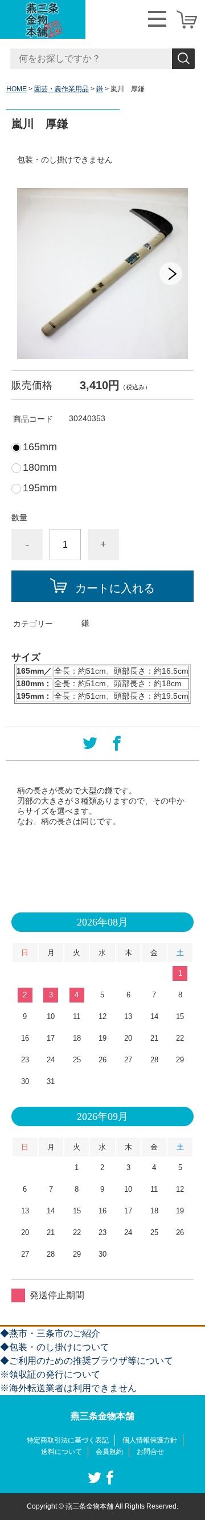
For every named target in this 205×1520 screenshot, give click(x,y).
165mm (40, 447)
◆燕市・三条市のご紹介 (50, 1333)
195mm (40, 488)
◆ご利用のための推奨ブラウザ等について (86, 1361)
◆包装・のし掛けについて (54, 1347)
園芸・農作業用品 (61, 89)
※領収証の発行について (50, 1374)
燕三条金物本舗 (102, 1416)
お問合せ (150, 1452)
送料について (61, 1452)
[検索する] (183, 58)
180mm (40, 467)
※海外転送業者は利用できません (68, 1388)
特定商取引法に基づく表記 (68, 1440)
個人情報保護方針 (149, 1440)
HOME (16, 89)
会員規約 (109, 1452)
